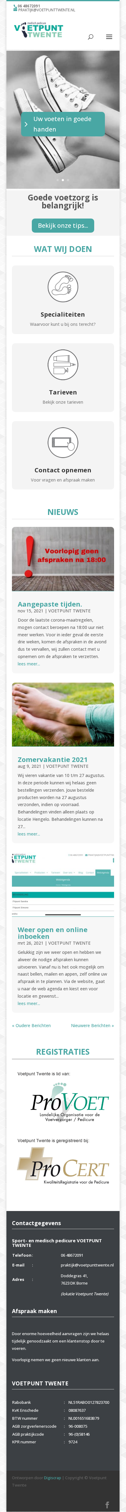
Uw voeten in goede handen (62, 124)
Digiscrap (52, 1477)
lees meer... (29, 664)
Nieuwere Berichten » (92, 1025)
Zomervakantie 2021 (53, 759)
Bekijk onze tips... (63, 225)
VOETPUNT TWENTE (69, 611)
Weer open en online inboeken (52, 933)
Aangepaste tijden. (50, 603)
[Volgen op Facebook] (107, 1505)
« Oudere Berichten (31, 1025)
